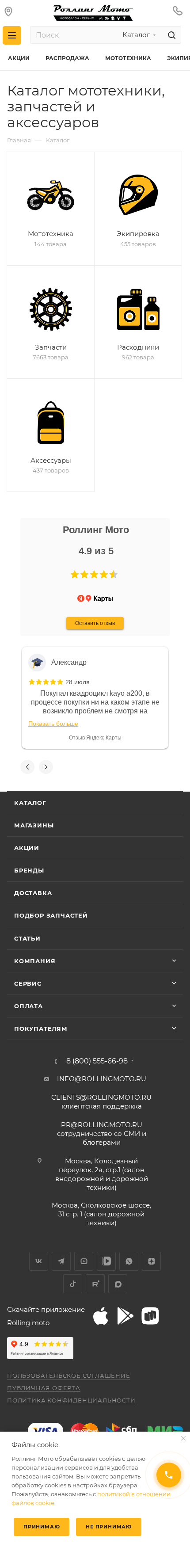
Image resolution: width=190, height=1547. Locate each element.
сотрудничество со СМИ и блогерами (101, 1133)
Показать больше (53, 723)
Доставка (33, 892)
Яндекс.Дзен (151, 1261)
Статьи (27, 938)
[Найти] (170, 35)
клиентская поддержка (101, 1101)
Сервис (28, 983)
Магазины (33, 825)
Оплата (28, 1006)
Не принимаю (109, 1527)
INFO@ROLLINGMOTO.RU (101, 1079)
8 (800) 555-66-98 (97, 1061)
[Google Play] (125, 1316)
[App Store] (101, 1316)
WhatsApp (128, 1261)
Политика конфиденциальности (71, 1400)
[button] (75, 574)
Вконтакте (38, 1261)
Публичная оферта (43, 1387)
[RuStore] (150, 1316)
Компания (34, 960)
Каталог (30, 802)
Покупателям (41, 1028)
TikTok (72, 1283)
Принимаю (41, 1527)
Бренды (29, 870)
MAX (117, 1283)
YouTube (83, 1261)
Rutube (95, 1283)
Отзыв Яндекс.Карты (95, 738)
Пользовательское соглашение (68, 1375)
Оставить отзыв (95, 623)
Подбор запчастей (51, 915)
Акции (26, 847)
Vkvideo (106, 1261)
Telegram (61, 1261)
